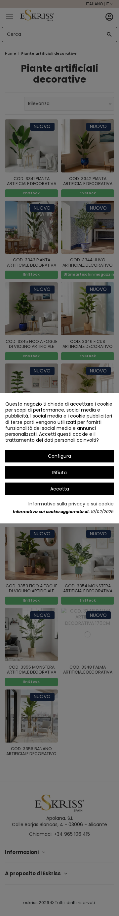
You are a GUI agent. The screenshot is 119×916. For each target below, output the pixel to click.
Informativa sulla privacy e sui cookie (71, 504)
